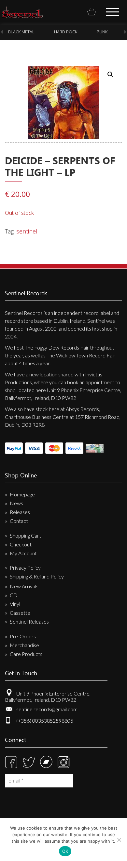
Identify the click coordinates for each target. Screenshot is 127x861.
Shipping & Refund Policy (37, 576)
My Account (23, 553)
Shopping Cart (25, 535)
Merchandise (24, 645)
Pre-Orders (23, 636)
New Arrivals (24, 586)
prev (2, 32)
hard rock (65, 32)
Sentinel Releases (29, 621)
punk (102, 32)
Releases (20, 512)
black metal (21, 32)
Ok (65, 851)
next (125, 32)
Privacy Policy (25, 567)
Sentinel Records (22, 12)
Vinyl (15, 604)
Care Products (26, 654)
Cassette (20, 613)
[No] (119, 839)
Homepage (22, 494)
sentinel (26, 231)
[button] (110, 74)
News (16, 503)
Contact (19, 521)
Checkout (21, 544)
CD (14, 595)
